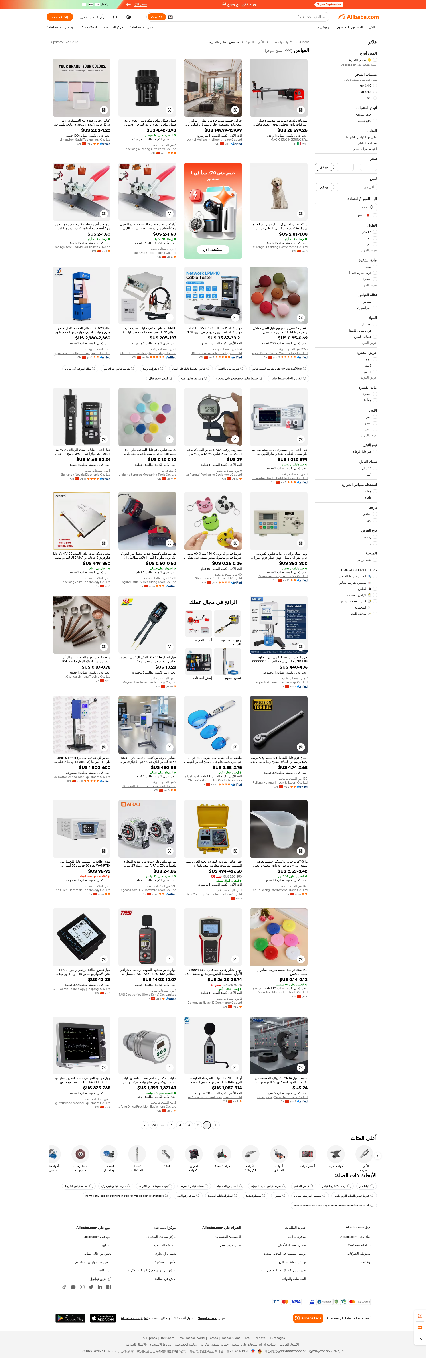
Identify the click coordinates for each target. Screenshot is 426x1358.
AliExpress (150, 1338)
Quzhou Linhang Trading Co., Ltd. (87, 676)
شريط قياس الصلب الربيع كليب (351, 1195)
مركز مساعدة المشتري (161, 1236)
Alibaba (304, 42)
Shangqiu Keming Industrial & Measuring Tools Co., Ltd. (147, 582)
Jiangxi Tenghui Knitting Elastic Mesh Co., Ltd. (279, 247)
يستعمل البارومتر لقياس (307, 1195)
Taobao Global (231, 1338)
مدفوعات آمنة (297, 1236)
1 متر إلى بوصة (151, 368)
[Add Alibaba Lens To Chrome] (308, 1318)
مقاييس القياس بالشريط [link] (223, 42)
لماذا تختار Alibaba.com (355, 1236)
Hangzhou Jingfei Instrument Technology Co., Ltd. (279, 682)
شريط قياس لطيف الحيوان (266, 1186)
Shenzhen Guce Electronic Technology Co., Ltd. (81, 890)
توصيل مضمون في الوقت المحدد (285, 1253)
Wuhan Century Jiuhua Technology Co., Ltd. (213, 894)
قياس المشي (301, 1186)
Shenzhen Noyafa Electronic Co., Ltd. (85, 474)
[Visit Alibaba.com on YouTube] (73, 1287)
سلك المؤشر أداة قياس (78, 368)
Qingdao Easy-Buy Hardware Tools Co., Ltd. (147, 890)
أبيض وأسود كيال (158, 378)
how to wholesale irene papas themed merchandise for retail (331, 1205)
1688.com (167, 1338)
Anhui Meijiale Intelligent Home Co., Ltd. (214, 139)
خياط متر (364, 1186)
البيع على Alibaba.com (97, 1236)
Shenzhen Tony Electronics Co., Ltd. (283, 576)
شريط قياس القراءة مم (117, 368)
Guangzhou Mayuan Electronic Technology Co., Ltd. (147, 682)
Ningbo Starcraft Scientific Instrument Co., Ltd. (147, 786)
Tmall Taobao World (191, 1338)
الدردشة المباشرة (165, 1245)
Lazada (213, 1338)
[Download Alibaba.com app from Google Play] (70, 1318)
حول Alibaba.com (358, 1227)
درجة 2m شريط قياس (334, 1186)
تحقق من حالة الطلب (97, 1253)
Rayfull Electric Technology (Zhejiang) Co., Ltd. (81, 989)
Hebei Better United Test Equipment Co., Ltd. (81, 777)
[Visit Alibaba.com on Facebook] (108, 1287)
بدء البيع (106, 1245)
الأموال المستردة (165, 1262)
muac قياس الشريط (76, 1186)
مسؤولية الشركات (359, 1253)
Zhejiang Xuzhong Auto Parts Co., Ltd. (150, 149)
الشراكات (105, 1270)
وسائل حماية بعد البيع (292, 1262)
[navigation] (346, 584)
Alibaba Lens (353, 1318)
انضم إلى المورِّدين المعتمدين (93, 1262)
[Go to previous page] (216, 1125)
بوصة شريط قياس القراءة (153, 1186)
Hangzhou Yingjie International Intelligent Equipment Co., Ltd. (81, 353)
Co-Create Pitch (359, 1245)
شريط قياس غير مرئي (113, 1186)
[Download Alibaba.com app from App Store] (103, 1318)
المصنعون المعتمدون (228, 1236)
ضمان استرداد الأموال (292, 1245)
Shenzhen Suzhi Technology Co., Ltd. (85, 139)
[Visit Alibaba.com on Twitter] (91, 1287)
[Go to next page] (145, 1125)
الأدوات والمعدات (282, 42)
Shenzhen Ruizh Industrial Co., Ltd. (218, 578)
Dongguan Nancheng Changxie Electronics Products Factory (213, 780)
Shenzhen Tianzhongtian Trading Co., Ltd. (148, 353)
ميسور (277, 1195)
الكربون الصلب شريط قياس (286, 378)
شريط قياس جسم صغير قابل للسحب (237, 378)
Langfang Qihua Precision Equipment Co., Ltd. (147, 1106)
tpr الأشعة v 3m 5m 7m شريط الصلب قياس (277, 368)
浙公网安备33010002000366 (285, 1351)
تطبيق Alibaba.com (134, 1318)
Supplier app (207, 1318)
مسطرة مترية (253, 1195)
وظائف (366, 1262)
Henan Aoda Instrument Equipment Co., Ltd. (213, 1097)
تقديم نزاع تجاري (165, 1253)
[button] (170, 17)
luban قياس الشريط (192, 1186)
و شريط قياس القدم (192, 378)
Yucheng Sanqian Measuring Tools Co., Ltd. (147, 474)
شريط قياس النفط (228, 368)
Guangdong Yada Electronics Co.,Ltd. (282, 1097)
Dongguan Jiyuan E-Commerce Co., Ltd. (214, 1002)
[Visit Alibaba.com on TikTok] (64, 1287)
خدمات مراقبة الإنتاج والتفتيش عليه (283, 1270)
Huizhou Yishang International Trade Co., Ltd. (279, 890)
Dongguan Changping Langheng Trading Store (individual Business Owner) (81, 247)
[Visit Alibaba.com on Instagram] (82, 1287)
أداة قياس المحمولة (227, 1186)
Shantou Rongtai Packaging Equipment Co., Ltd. (213, 474)
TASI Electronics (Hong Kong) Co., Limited (147, 994)
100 (153, 1125)
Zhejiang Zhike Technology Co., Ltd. (86, 582)
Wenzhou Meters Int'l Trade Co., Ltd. (283, 992)
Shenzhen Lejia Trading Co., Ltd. (154, 252)
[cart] (114, 17)
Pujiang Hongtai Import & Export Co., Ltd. (280, 782)
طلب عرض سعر (230, 1245)
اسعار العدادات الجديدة (220, 1195)
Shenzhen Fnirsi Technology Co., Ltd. (216, 353)
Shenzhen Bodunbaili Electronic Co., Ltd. (280, 478)
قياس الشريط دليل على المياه (188, 368)
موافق (324, 167)
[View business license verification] (253, 1351)
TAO (247, 1338)
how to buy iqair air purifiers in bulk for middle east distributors (124, 1195)
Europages (277, 1338)
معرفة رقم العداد (186, 1195)
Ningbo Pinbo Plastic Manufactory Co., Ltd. (279, 353)
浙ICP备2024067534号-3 (326, 1351)
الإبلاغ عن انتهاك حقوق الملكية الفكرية (152, 1270)
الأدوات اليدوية (255, 42)
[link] (420, 1316)
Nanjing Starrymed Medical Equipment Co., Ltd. (81, 1103)
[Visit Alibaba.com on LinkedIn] (100, 1287)
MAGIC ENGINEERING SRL (289, 139)
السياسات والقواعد (294, 1279)
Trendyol (260, 1338)
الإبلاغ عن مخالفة (165, 1279)
